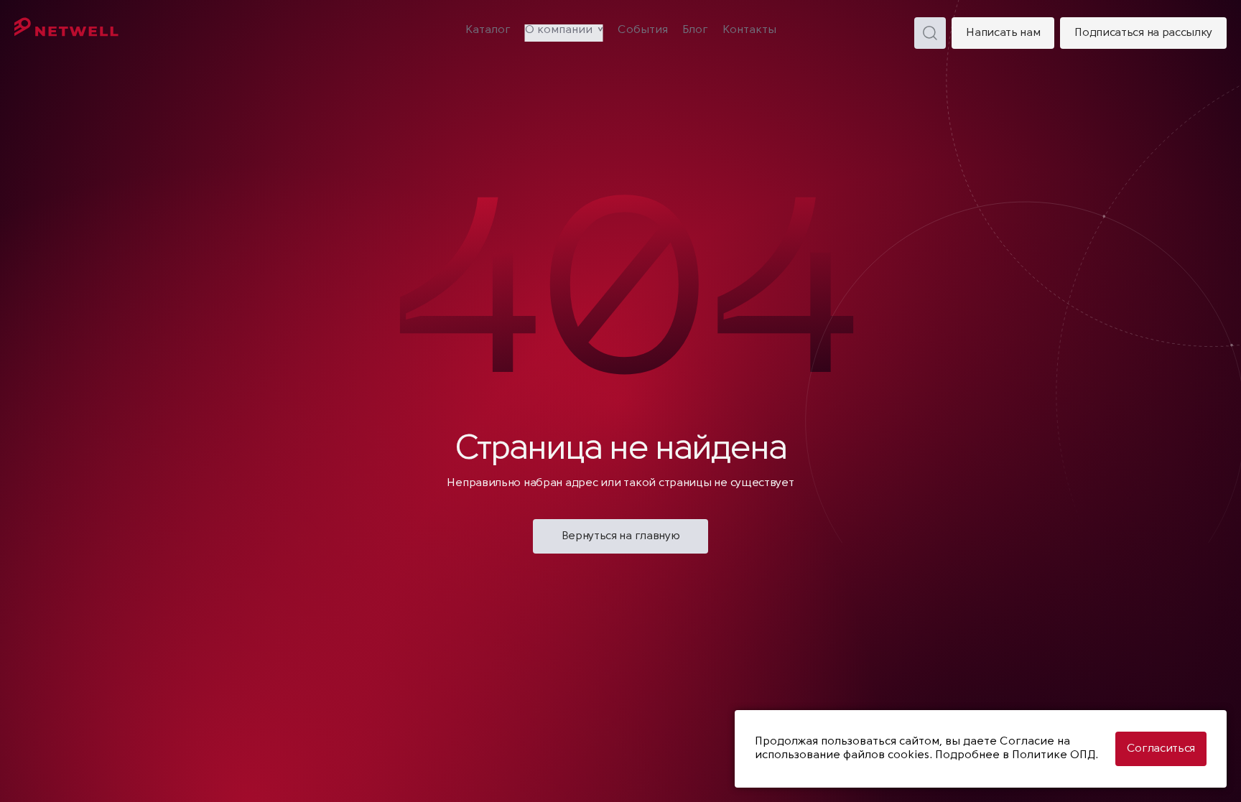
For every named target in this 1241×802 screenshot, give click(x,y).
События (643, 30)
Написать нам (1003, 33)
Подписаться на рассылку (1143, 33)
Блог (695, 30)
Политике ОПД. (1055, 755)
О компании (558, 30)
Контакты (749, 30)
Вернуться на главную (621, 536)
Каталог (488, 30)
